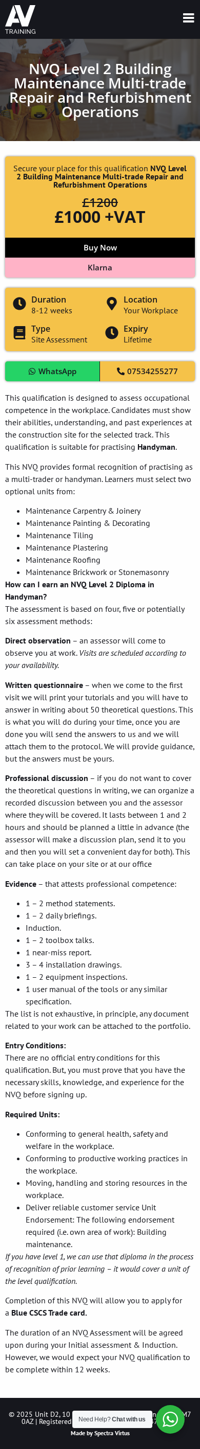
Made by (100, 1433)
